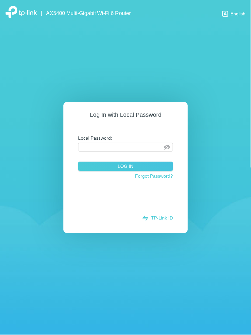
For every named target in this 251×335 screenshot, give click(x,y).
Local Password (94, 138)
